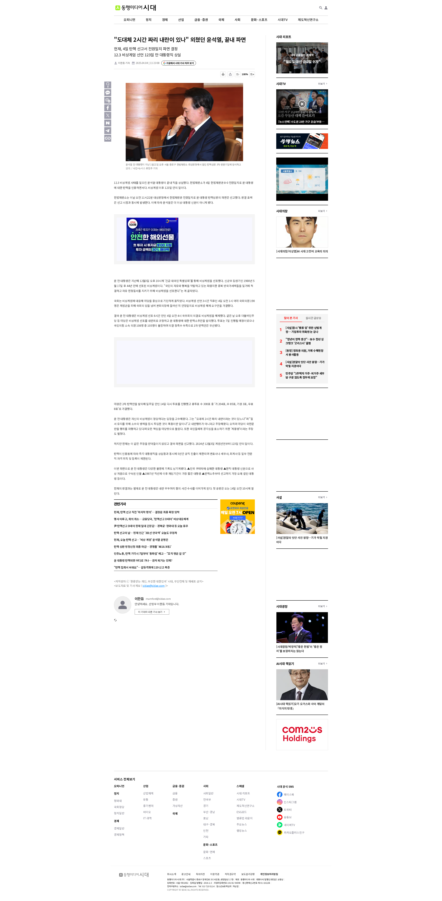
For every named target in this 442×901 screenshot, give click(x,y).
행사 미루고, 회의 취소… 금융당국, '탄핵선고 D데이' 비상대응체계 (151, 519)
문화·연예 (209, 852)
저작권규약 (230, 874)
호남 (205, 818)
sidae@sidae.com (154, 586)
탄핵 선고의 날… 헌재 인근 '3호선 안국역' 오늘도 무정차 (145, 533)
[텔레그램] (107, 130)
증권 (175, 799)
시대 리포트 (283, 36)
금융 (175, 793)
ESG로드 (242, 812)
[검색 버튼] (321, 8)
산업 (181, 20)
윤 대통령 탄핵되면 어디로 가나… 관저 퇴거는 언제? (143, 560)
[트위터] (107, 115)
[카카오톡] (107, 92)
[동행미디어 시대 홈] (135, 8)
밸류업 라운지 (245, 818)
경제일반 (119, 828)
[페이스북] (107, 107)
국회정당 (119, 807)
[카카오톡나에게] (107, 100)
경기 (205, 806)
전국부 (207, 799)
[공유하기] (230, 74)
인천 (205, 830)
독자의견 (200, 874)
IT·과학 (147, 818)
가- (237, 74)
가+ (252, 74)
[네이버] (107, 123)
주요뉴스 (242, 824)
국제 (221, 20)
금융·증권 (201, 20)
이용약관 (214, 874)
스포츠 (207, 858)
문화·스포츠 (259, 20)
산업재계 (148, 793)
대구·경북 (209, 824)
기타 (205, 837)
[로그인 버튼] (326, 8)
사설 (279, 497)
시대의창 (282, 211)
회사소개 (171, 874)
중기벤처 (148, 806)
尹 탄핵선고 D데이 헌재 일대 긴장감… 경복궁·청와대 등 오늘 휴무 (151, 526)
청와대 (118, 801)
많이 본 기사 (291, 318)
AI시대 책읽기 (285, 663)
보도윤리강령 (248, 874)
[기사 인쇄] (223, 74)
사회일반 (208, 793)
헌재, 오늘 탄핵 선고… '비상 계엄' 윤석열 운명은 (141, 540)
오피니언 (129, 20)
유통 (145, 799)
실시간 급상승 (313, 318)
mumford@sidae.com (158, 598)
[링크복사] (107, 138)
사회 (238, 20)
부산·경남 (209, 812)
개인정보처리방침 (269, 874)
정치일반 (119, 813)
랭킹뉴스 (242, 830)
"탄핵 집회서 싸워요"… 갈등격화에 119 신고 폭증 (142, 567)
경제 (165, 20)
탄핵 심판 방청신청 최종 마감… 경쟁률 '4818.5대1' (142, 546)
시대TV (283, 20)
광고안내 (185, 874)
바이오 (147, 812)
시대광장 (282, 606)
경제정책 (119, 834)
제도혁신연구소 (308, 20)
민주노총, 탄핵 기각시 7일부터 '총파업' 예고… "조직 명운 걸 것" (150, 553)
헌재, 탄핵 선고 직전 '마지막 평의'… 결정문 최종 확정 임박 (146, 512)
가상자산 (177, 806)
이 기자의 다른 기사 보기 (150, 612)
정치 (149, 20)
